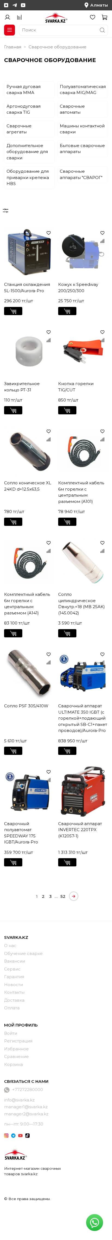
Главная (12, 46)
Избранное (16, 1048)
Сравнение (16, 1056)
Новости (13, 984)
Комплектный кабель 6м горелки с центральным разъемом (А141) (27, 603)
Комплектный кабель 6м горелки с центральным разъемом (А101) (81, 492)
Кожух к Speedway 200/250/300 (78, 287)
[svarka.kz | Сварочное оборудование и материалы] (15, 1154)
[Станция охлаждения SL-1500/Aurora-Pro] (29, 252)
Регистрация (18, 1040)
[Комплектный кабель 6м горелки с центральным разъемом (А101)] (83, 451)
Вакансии (14, 961)
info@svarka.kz (19, 1100)
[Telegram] (15, 5)
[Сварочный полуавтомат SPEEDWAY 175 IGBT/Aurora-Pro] (29, 791)
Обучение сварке (23, 953)
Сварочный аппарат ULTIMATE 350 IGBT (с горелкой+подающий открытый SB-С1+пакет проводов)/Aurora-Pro (82, 718)
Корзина (13, 1064)
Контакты (14, 992)
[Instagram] (6, 5)
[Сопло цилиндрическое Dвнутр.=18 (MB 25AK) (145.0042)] (83, 562)
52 (63, 896)
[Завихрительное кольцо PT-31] (29, 352)
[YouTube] (23, 5)
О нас (10, 945)
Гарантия (14, 976)
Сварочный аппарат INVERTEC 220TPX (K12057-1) (80, 830)
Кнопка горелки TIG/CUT (76, 386)
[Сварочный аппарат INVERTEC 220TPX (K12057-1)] (83, 791)
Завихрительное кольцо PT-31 (22, 386)
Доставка (14, 1000)
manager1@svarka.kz (26, 1106)
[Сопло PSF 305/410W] (29, 674)
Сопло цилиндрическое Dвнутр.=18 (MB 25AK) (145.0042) (81, 603)
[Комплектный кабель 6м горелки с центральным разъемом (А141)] (29, 562)
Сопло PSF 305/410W (26, 705)
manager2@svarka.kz (26, 1113)
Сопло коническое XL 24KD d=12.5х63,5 (27, 486)
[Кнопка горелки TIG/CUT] (83, 352)
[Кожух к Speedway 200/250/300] (83, 252)
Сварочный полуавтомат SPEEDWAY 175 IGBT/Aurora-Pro (21, 833)
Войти (10, 1033)
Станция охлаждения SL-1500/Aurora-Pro (27, 287)
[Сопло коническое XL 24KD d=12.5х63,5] (29, 451)
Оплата (12, 1007)
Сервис (12, 969)
